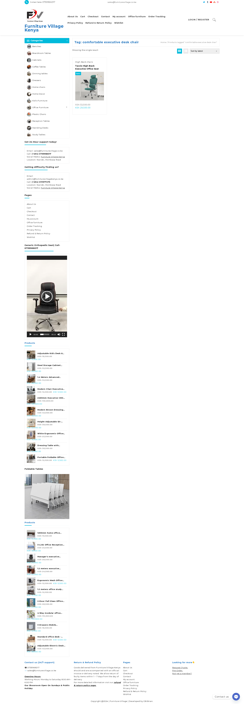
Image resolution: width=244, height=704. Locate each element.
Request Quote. (180, 667)
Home (163, 42)
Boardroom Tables (41, 53)
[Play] (30, 334)
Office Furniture (40, 107)
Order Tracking (34, 226)
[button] (47, 296)
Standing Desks (40, 128)
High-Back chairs (84, 62)
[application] (47, 296)
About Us (31, 204)
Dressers (36, 80)
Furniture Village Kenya (44, 28)
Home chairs (38, 87)
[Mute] (58, 334)
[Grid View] (179, 51)
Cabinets (36, 60)
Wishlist (31, 237)
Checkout (32, 211)
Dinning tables (40, 73)
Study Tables (38, 134)
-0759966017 (48, 2)
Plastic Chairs (39, 114)
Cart (29, 208)
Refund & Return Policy (38, 233)
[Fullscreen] (63, 334)
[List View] (185, 51)
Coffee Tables (39, 67)
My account (32, 219)
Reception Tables (41, 121)
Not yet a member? (182, 673)
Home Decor (38, 94)
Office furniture (35, 222)
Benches (36, 46)
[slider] (44, 334)
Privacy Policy (34, 230)
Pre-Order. (177, 670)
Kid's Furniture (39, 101)
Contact (31, 215)
